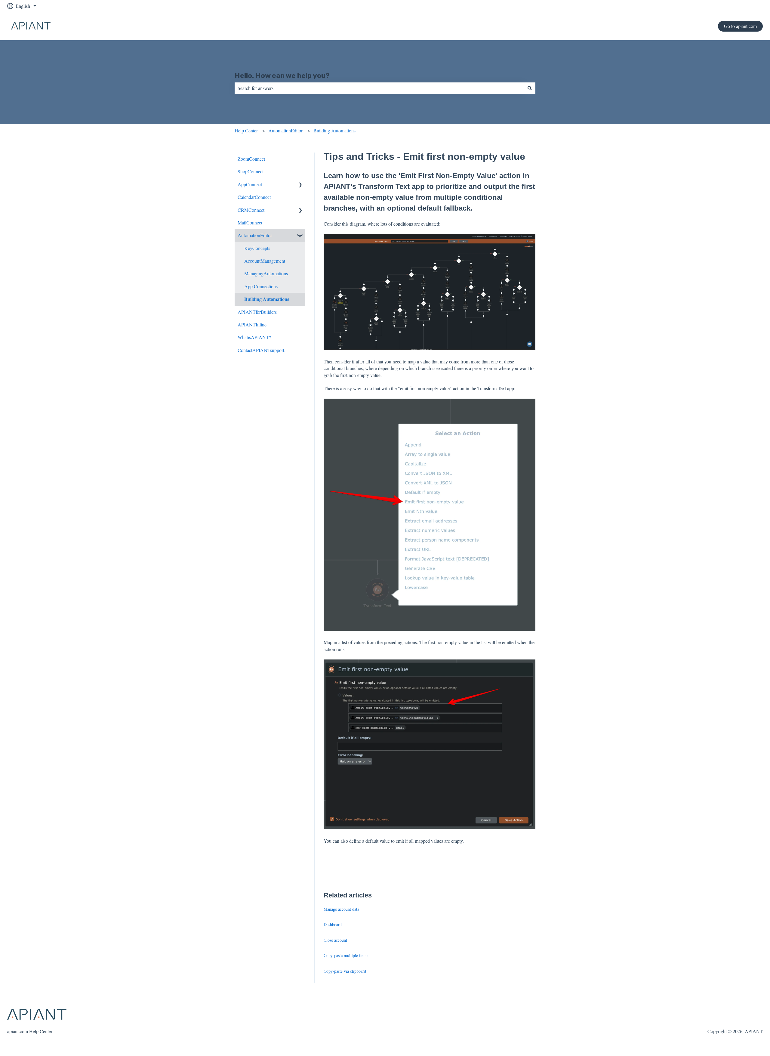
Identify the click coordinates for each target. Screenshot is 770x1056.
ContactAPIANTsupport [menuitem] (261, 350)
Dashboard (333, 924)
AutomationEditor (285, 130)
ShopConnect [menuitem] (250, 171)
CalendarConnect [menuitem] (254, 197)
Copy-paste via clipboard (345, 971)
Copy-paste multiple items (346, 955)
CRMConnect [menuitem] (251, 210)
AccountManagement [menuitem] (264, 261)
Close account (335, 940)
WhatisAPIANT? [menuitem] (254, 337)
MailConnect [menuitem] (250, 222)
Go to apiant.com (740, 26)
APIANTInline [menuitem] (252, 324)
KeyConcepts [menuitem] (257, 248)
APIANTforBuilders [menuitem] (257, 312)
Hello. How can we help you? (282, 75)
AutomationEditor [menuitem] (255, 235)
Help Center (246, 130)
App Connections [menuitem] (261, 286)
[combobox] (379, 88)
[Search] (529, 88)
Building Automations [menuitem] (266, 298)
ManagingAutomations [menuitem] (266, 273)
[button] (300, 185)
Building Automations (334, 130)
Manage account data (341, 909)
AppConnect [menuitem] (250, 184)
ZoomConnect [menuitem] (251, 159)
